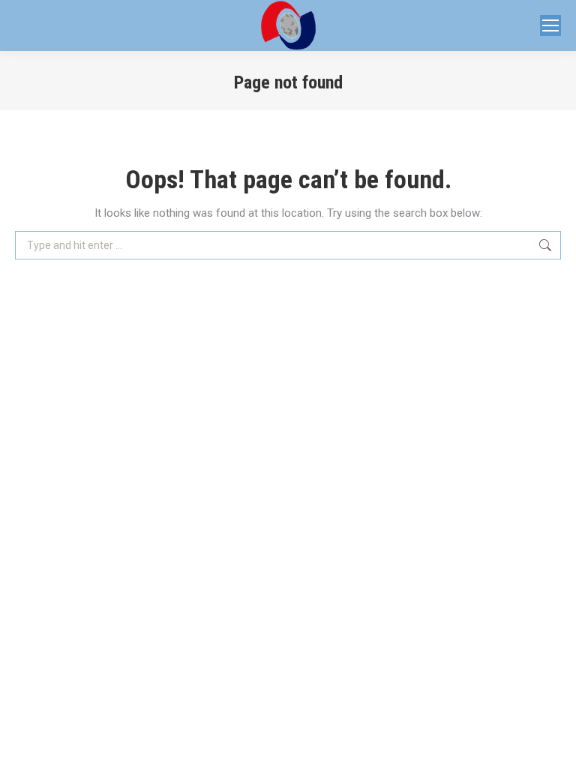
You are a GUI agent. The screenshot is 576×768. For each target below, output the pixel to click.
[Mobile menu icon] (550, 25)
